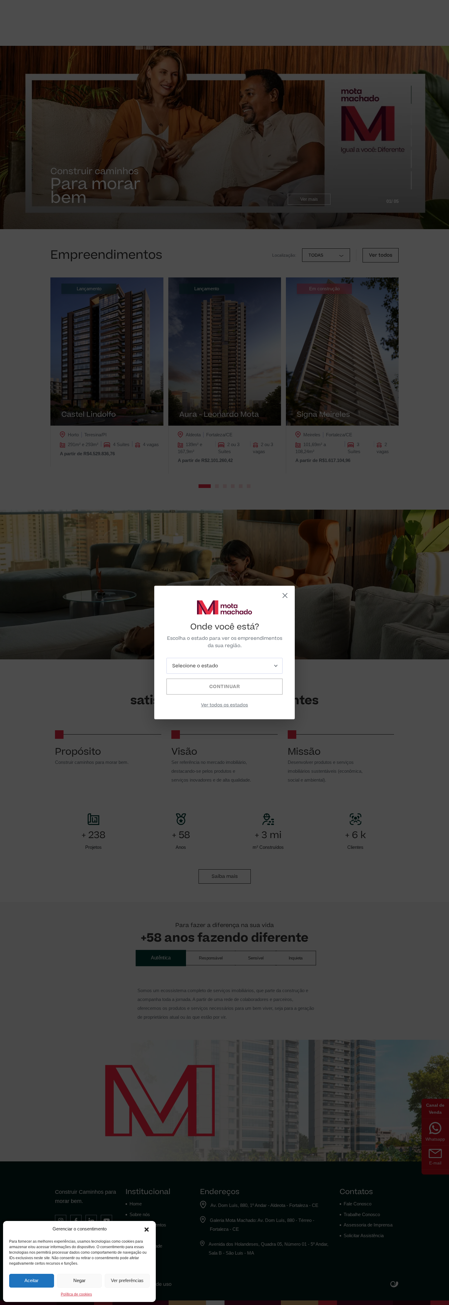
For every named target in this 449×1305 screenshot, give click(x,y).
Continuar (224, 686)
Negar (79, 1280)
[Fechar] (284, 595)
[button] (147, 1229)
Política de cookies (76, 1294)
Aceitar (31, 1280)
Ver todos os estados (224, 705)
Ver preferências (127, 1280)
